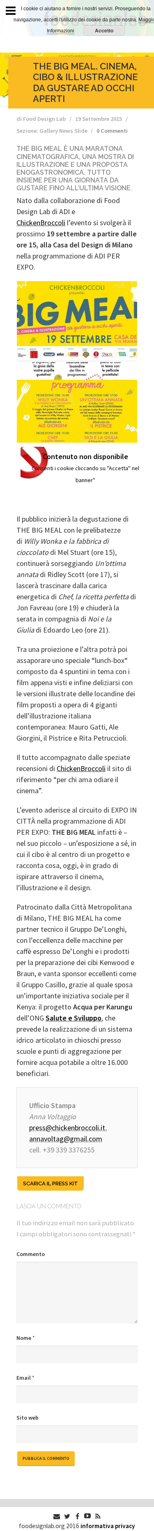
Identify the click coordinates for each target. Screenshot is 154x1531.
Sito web (27, 1417)
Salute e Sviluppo (73, 1018)
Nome (25, 1338)
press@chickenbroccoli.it (67, 1127)
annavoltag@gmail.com (65, 1138)
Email (25, 1377)
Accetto (104, 30)
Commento (30, 1254)
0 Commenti (112, 130)
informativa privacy (107, 1526)
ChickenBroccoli (40, 222)
